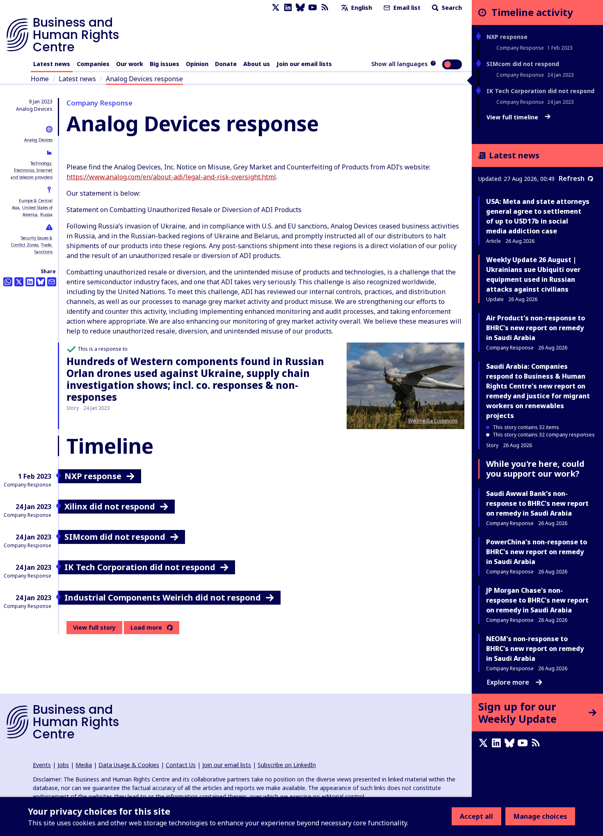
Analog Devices (38, 140)
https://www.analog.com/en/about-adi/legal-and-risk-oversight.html (171, 176)
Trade (46, 245)
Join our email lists (304, 64)
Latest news (51, 64)
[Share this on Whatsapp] (7, 281)
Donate (226, 64)
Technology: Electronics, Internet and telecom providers (32, 170)
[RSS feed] (325, 7)
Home (40, 78)
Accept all (476, 816)
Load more (146, 627)
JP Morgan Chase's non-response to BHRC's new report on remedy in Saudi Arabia (537, 600)
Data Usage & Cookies (128, 765)
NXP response (507, 37)
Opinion (197, 64)
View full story (94, 627)
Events (42, 765)
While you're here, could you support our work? (535, 468)
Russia (46, 214)
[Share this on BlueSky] (40, 281)
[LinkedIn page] (288, 7)
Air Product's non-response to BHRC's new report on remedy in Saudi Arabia (535, 327)
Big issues (164, 64)
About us (256, 64)
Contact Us (181, 765)
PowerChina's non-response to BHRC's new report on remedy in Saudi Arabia (536, 551)
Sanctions (43, 252)
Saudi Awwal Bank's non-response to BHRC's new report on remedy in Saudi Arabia (537, 503)
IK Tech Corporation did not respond (540, 91)
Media (83, 765)
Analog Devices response (144, 78)
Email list (406, 7)
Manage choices (540, 816)
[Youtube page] (312, 7)
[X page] (276, 7)
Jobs (63, 765)
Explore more (508, 682)
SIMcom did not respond (523, 64)
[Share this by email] (51, 281)
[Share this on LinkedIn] (29, 281)
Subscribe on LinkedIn (287, 765)
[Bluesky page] (300, 7)
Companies (93, 64)
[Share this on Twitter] (18, 281)
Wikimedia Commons (433, 420)
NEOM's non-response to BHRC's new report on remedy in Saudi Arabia (535, 648)
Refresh (572, 178)
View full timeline (513, 117)
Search (451, 7)
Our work (129, 64)
